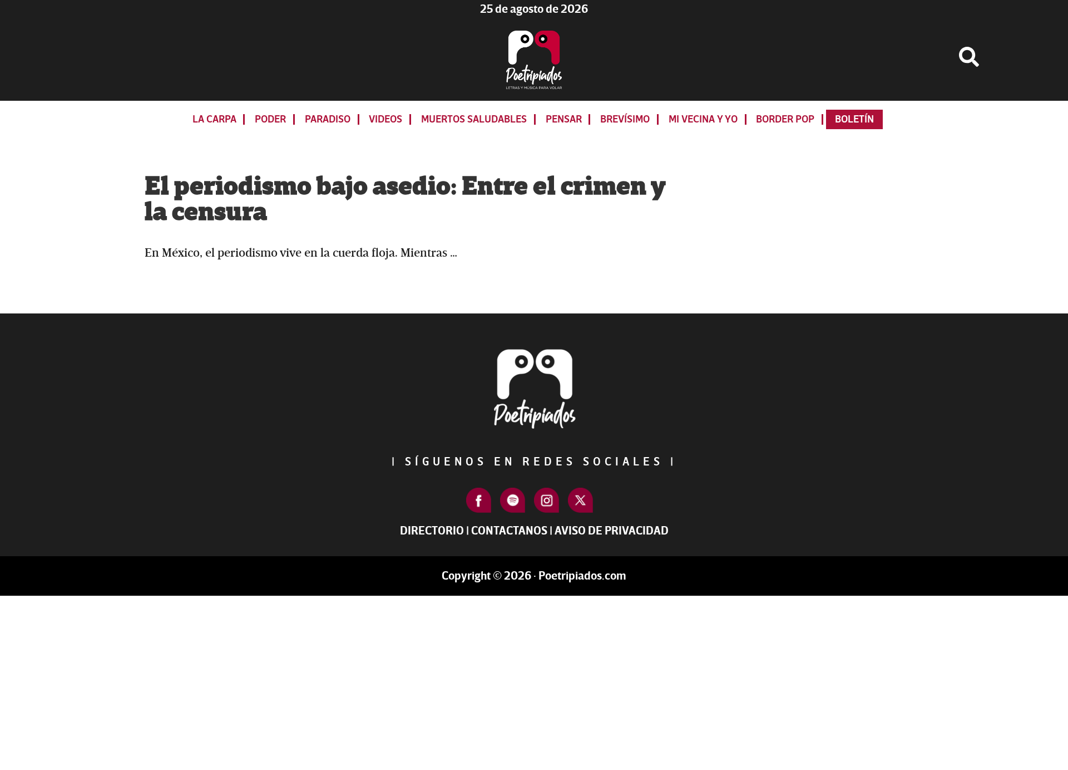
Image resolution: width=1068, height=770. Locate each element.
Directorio (432, 531)
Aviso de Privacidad (612, 531)
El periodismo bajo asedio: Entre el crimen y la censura (405, 199)
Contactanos (509, 531)
